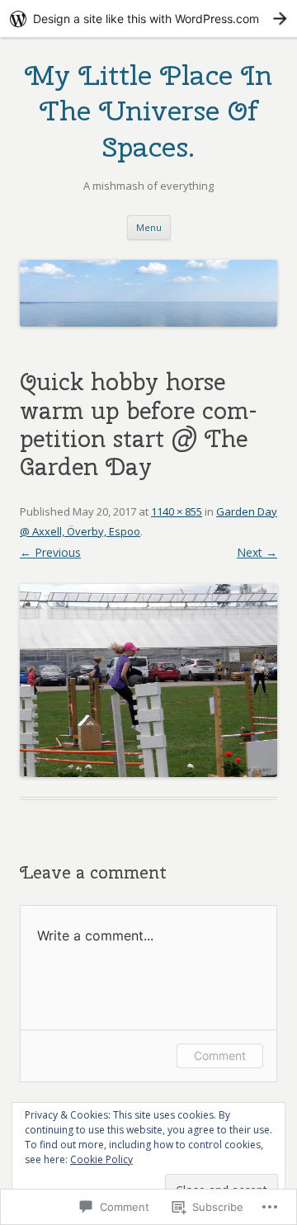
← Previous (50, 552)
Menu (149, 227)
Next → (257, 552)
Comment (220, 1055)
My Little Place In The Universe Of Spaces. (148, 110)
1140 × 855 (176, 511)
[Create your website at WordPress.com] (148, 18)
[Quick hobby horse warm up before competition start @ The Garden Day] (148, 680)
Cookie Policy (101, 1159)
